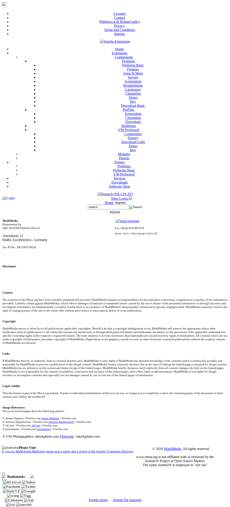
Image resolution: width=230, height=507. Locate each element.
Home (109, 202)
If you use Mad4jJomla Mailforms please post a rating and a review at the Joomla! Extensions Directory (68, 451)
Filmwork (67, 436)
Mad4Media (172, 449)
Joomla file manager (127, 500)
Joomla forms (98, 500)
